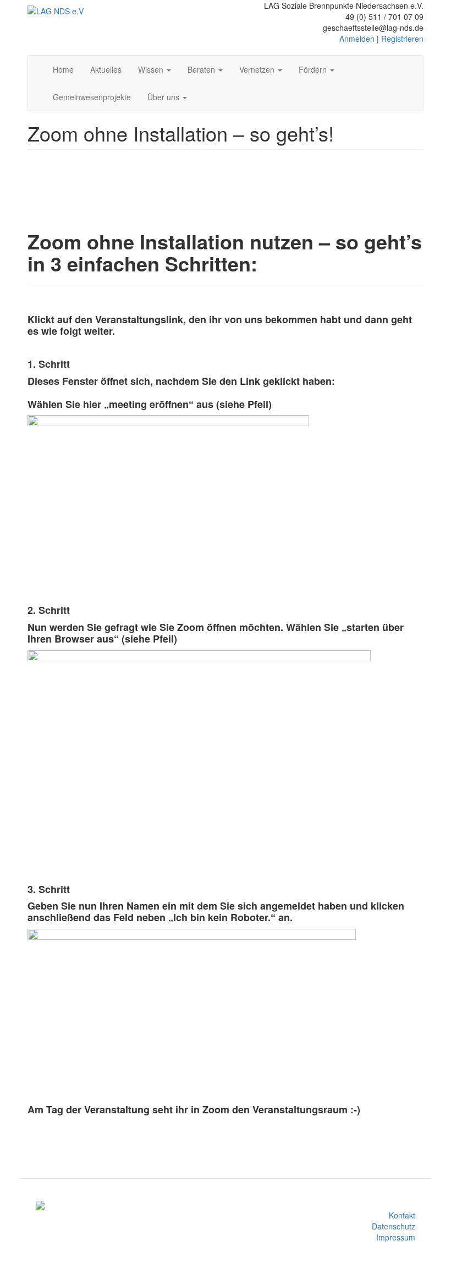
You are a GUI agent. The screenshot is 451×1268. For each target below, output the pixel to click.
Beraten (202, 69)
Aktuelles (106, 69)
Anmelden (357, 38)
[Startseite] (56, 10)
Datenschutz (393, 1226)
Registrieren (402, 38)
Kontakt (402, 1215)
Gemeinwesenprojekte (92, 96)
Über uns (164, 96)
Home (63, 69)
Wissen (152, 69)
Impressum (395, 1237)
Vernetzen (258, 69)
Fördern (314, 69)
